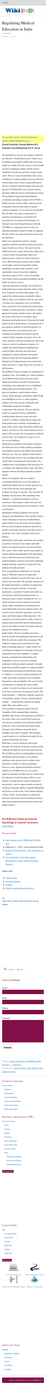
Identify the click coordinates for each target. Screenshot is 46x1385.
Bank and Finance (10, 1141)
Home (16, 137)
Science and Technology (12, 1101)
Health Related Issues (19, 141)
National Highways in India (34, 1274)
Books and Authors (11, 1109)
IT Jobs (7, 1241)
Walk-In (7, 1249)
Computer (7, 1369)
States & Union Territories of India (13, 1287)
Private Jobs (8, 1237)
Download (7, 1137)
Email (5, 998)
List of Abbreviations (14, 1274)
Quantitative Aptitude (11, 1353)
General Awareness (28, 137)
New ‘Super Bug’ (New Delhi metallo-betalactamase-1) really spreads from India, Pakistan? (22, 860)
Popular (7, 1133)
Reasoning (8, 1357)
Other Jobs (8, 1253)
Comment (6, 1018)
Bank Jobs (8, 1245)
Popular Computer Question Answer (20, 888)
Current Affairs (11, 878)
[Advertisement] (23, 64)
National (7, 1089)
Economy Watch (10, 1148)
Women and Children (14, 1156)
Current (7, 1129)
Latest (6, 1125)
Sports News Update (11, 1105)
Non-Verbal (8, 1365)
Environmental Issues (14, 1160)
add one (20, 969)
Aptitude (9, 884)
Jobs (3, 1229)
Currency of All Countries (34, 1287)
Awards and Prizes (10, 1097)
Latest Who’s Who (10, 1145)
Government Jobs (10, 1233)
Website (5, 1008)
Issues (5, 141)
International (9, 1093)
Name (5, 988)
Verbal (6, 1361)
